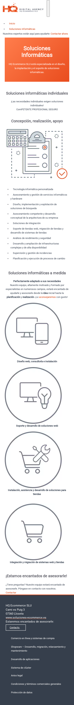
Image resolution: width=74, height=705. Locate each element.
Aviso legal (17, 675)
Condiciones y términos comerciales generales (36, 684)
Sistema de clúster (21, 667)
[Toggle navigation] (48, 8)
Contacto (15, 627)
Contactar (11, 592)
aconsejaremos (47, 297)
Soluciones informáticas (22, 29)
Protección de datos (21, 692)
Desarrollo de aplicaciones (25, 659)
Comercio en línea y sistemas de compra (32, 638)
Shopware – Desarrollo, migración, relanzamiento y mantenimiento (38, 648)
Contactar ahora (59, 33)
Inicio (12, 23)
